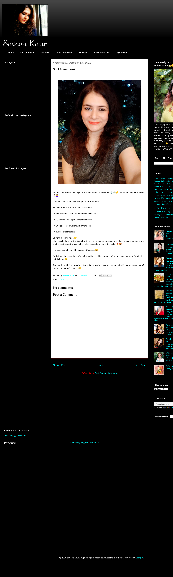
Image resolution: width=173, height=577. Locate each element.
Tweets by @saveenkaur (15, 435)
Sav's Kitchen (27, 52)
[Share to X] (105, 275)
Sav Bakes (45, 52)
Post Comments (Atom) (106, 373)
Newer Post (59, 365)
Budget (163, 181)
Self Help (166, 211)
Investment (158, 195)
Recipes (157, 204)
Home (11, 52)
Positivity (167, 201)
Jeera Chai (166, 195)
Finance (157, 186)
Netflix (157, 198)
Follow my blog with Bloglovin (84, 442)
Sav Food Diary (64, 52)
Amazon (163, 178)
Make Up (64, 279)
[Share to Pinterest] (110, 275)
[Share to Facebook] (108, 275)
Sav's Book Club (102, 52)
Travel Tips (158, 217)
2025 (156, 178)
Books (157, 181)
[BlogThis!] (103, 275)
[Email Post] (95, 275)
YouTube (83, 52)
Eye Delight (122, 52)
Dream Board (163, 184)
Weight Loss (167, 217)
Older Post (140, 365)
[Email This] (100, 275)
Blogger (139, 558)
